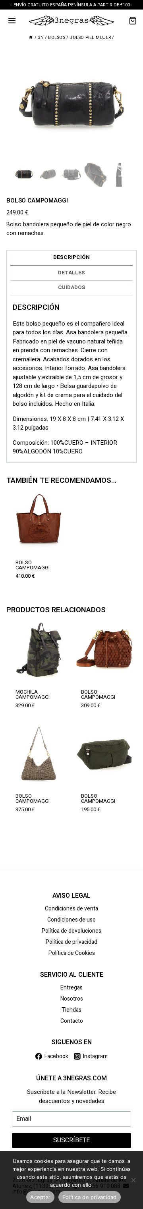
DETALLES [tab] (71, 273)
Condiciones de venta (71, 908)
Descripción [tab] (71, 257)
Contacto (71, 1021)
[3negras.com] (71, 20)
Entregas (71, 987)
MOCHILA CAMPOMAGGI (32, 694)
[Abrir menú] (12, 20)
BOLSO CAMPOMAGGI (32, 565)
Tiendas (71, 1010)
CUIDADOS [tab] (71, 287)
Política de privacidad (71, 942)
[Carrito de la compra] (133, 21)
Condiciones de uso (71, 920)
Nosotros (71, 999)
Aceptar (40, 1197)
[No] (133, 1180)
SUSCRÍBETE (71, 1140)
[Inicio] (31, 37)
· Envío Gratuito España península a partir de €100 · (71, 5)
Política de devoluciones (71, 931)
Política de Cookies (71, 953)
